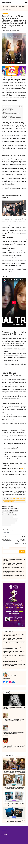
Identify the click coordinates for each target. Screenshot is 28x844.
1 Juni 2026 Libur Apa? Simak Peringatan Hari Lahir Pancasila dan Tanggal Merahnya (13, 733)
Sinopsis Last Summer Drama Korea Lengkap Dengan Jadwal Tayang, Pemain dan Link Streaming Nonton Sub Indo (14, 500)
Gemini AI (14, 768)
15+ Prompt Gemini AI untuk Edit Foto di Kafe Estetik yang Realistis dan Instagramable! (14, 788)
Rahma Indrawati (8, 530)
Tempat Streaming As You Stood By (10, 118)
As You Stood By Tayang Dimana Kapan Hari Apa (10, 508)
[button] (6, 532)
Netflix (21, 468)
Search (6, 547)
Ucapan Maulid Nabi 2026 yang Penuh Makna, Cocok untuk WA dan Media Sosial (12, 564)
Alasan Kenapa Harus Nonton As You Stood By (12, 117)
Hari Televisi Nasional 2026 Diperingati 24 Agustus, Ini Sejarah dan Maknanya (14, 576)
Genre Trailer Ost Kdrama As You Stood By (9, 514)
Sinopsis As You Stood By (8, 109)
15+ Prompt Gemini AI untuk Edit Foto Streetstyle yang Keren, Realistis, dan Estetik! (14, 804)
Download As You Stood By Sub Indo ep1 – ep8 (10, 510)
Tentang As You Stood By (8, 108)
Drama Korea (4, 13)
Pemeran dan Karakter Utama (9, 110)
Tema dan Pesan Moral (7, 116)
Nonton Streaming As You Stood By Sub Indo (9, 518)
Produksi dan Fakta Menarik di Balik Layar (11, 113)
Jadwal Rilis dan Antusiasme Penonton (10, 114)
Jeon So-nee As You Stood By (7, 516)
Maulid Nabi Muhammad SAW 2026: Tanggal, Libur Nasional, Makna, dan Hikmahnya (13, 572)
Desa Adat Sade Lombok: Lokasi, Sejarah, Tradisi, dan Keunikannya (13, 568)
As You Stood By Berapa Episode (7, 506)
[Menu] (25, 2)
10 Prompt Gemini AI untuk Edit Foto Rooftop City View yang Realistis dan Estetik (14, 820)
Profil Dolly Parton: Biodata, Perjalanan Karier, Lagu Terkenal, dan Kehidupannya (14, 560)
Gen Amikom (6, 2)
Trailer (4, 112)
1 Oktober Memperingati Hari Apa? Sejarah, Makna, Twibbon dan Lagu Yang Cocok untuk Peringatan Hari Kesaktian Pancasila (14, 746)
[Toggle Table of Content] (19, 106)
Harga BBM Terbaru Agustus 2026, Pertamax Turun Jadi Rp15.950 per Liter (14, 656)
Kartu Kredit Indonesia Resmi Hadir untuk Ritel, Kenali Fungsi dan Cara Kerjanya (14, 665)
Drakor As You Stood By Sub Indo (7, 512)
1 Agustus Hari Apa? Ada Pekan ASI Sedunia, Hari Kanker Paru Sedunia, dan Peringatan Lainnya (13, 720)
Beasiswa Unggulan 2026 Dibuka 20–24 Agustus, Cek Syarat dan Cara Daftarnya (13, 660)
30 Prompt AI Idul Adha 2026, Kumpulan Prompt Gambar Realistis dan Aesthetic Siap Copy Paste (14, 772)
